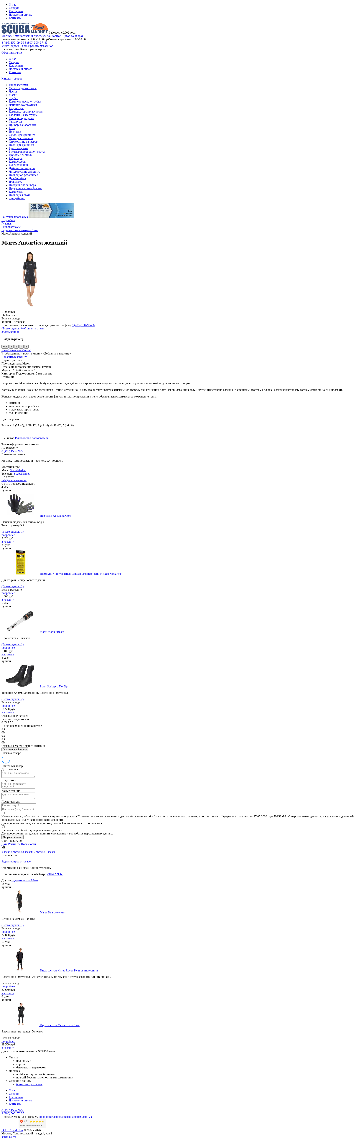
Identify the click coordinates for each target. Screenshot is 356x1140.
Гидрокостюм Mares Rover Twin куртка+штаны (69, 970)
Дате (4, 844)
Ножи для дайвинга (21, 144)
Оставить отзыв (34, 328)
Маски (13, 94)
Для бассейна (17, 178)
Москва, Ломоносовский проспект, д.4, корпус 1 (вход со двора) (42, 35)
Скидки (14, 7)
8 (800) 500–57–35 (36, 42)
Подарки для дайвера (22, 185)
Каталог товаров (11, 78)
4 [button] (21, 346)
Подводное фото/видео (23, 174)
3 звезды (28, 851)
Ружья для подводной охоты (27, 151)
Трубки (13, 98)
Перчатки (15, 131)
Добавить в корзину (14, 356)
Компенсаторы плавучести (26, 111)
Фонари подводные (21, 118)
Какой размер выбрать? (16, 350)
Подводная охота (19, 195)
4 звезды (16, 851)
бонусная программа (29, 1084)
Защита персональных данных (72, 1116)
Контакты (15, 17)
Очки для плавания (21, 138)
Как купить (16, 11)
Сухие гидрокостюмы (23, 88)
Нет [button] (5, 346)
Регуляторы (16, 108)
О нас (12, 4)
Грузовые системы (20, 154)
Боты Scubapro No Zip (53, 686)
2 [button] (16, 346)
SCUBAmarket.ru (12, 1130)
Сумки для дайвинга (22, 134)
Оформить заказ (11, 52)
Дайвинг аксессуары (22, 168)
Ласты (13, 91)
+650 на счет (9, 315)
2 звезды (39, 851)
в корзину (7, 541)
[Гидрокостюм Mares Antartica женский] (31, 308)
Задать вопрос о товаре (16, 861)
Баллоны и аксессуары (23, 114)
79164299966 (55, 874)
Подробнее (8, 220)
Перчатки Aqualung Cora (55, 515)
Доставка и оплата (20, 14)
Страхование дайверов (23, 141)
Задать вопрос (10, 331)
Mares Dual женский (52, 912)
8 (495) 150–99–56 (12, 42)
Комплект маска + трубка (25, 101)
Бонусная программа (14, 216)
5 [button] (26, 346)
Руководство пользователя (31, 438)
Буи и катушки (18, 148)
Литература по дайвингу (24, 171)
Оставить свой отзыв (15, 749)
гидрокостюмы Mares (24, 880)
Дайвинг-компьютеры (23, 104)
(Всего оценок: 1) (12, 531)
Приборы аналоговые (22, 124)
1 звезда (50, 851)
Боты (12, 128)
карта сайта (8, 1136)
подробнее (8, 535)
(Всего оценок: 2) (12, 699)
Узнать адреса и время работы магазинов (27, 45)
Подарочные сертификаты (25, 188)
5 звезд (6, 851)
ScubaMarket (18, 470)
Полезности (28, 844)
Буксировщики (18, 164)
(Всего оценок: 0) (12, 328)
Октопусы (15, 121)
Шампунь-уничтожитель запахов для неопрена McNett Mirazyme (80, 573)
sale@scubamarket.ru (14, 480)
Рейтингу (14, 844)
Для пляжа (15, 181)
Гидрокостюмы (18, 84)
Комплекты (16, 191)
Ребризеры (15, 158)
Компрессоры (17, 161)
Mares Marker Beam (52, 631)
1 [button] (11, 346)
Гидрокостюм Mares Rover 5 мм (60, 1025)
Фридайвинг (17, 198)
